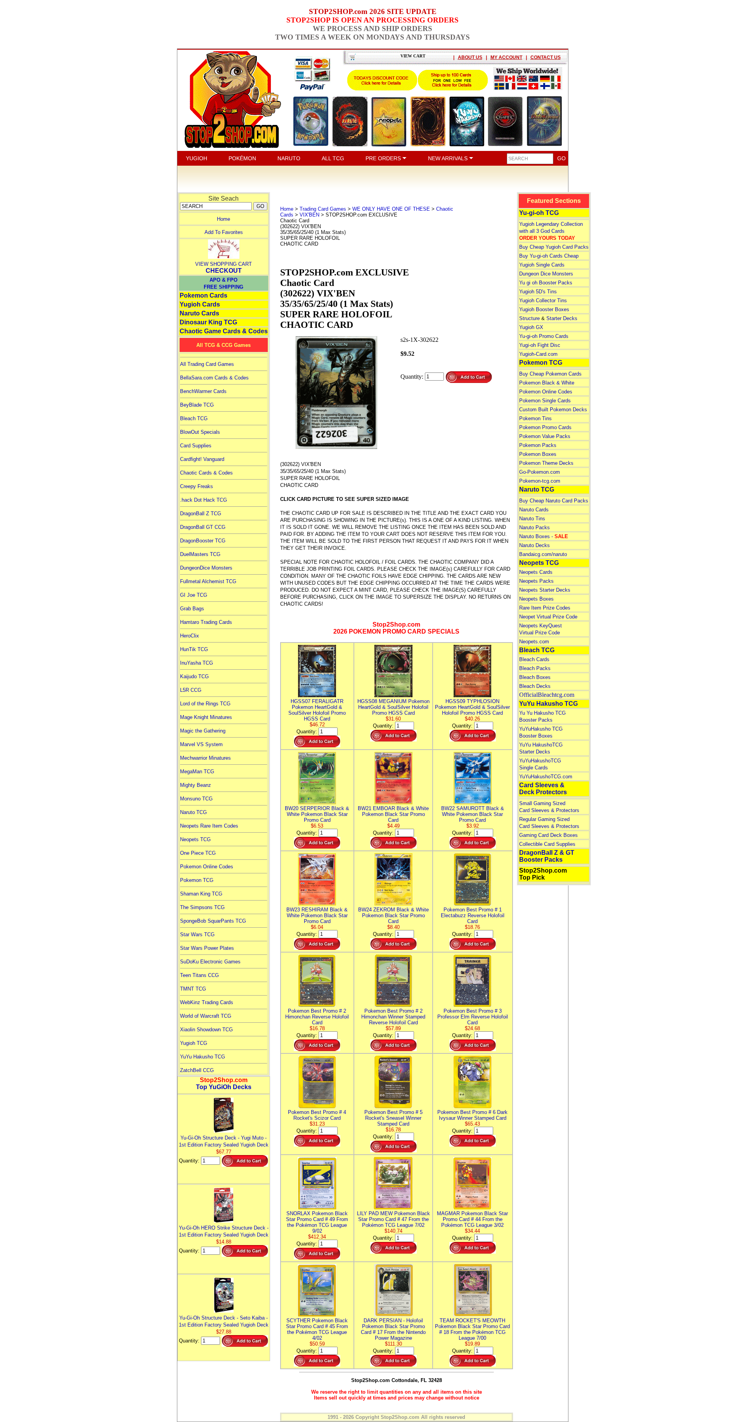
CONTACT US (545, 57)
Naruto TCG (193, 812)
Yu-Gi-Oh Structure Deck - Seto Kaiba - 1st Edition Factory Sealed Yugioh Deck (224, 1321)
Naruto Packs (534, 527)
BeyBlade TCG (197, 405)
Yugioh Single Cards (542, 265)
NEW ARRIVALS (448, 158)
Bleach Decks (535, 686)
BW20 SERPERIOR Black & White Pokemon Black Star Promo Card (317, 814)
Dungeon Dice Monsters (546, 274)
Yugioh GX (531, 327)
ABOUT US (470, 57)
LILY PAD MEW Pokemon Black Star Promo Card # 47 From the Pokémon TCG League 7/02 (393, 1219)
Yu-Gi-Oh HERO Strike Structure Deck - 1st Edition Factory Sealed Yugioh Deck (224, 1231)
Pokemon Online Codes (206, 866)
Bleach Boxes (535, 677)
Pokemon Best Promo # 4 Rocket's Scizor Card (317, 1115)
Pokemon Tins (535, 418)
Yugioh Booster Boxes (544, 309)
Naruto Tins (532, 518)
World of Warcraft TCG (205, 1016)
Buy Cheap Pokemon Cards (550, 374)
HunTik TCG (194, 649)
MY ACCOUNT (506, 57)
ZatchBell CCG (197, 1070)
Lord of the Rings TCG (205, 704)
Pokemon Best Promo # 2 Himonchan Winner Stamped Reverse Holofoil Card (393, 1016)
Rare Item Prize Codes (544, 608)
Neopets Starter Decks (544, 590)
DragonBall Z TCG (200, 513)
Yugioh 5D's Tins (538, 291)
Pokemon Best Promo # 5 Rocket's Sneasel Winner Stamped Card (393, 1118)
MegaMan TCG (197, 771)
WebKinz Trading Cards (206, 1002)
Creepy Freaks (196, 486)
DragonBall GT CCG (202, 527)
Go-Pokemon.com (539, 472)
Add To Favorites (223, 232)
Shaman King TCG (201, 894)
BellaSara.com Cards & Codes (214, 378)
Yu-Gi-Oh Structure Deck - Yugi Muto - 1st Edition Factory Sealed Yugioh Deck (224, 1141)
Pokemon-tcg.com (539, 481)
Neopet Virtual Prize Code (548, 617)
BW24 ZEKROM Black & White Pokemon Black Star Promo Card (393, 915)
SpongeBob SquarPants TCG (213, 921)
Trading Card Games (323, 209)
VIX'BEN (309, 215)
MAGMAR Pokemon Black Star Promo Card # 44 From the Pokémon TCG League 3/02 (472, 1219)
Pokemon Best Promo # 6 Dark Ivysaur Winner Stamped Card (472, 1115)
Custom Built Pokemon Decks (553, 409)
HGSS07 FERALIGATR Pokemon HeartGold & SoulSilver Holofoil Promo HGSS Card (317, 710)
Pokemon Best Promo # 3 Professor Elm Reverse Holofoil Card (472, 1016)
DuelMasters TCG (200, 554)
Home (223, 219)
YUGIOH (196, 158)
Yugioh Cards (200, 304)
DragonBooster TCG (202, 541)
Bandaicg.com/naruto (543, 554)
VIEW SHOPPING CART (223, 264)
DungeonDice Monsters (206, 568)
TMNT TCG (193, 989)
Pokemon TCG (196, 880)
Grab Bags (192, 608)
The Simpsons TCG (202, 907)
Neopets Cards (536, 572)
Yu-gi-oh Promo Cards (543, 336)
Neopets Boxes (536, 599)
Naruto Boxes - (543, 536)
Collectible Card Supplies (547, 844)
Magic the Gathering (202, 731)
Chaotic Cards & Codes (206, 473)
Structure (529, 318)
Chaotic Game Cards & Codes (224, 331)
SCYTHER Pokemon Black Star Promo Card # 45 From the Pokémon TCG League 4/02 (317, 1329)
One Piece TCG (198, 853)
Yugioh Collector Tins (543, 300)
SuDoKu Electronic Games (210, 962)
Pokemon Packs (537, 445)
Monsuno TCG (196, 799)
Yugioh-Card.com (538, 354)
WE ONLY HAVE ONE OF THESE (391, 209)
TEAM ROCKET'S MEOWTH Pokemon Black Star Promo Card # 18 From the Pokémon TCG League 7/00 (472, 1329)
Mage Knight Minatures (206, 717)
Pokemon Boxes (537, 454)
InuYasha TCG (196, 663)
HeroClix (189, 636)
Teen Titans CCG (199, 975)
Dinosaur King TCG (208, 322)
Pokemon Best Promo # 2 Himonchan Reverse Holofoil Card (317, 1016)
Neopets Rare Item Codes (209, 826)
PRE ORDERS (384, 158)
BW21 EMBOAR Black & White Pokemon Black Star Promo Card (393, 814)
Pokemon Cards (203, 295)
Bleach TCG (194, 418)
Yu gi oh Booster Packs (545, 283)
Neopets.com (534, 641)
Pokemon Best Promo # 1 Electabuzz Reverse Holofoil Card (472, 915)
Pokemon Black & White (546, 383)
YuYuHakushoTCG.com (545, 776)
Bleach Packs (535, 668)
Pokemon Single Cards (545, 401)
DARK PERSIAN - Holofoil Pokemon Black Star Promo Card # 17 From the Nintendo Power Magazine (393, 1329)
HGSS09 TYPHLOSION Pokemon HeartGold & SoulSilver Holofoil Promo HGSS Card (472, 707)
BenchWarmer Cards (203, 391)
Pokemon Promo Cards (545, 427)
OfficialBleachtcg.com (546, 694)
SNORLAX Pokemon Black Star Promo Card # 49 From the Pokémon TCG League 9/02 (317, 1222)
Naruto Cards (199, 313)
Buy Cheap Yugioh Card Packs (554, 247)
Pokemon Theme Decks (546, 463)
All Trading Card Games (207, 364)
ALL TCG (333, 158)
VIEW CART (412, 56)
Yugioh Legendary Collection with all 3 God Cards (551, 231)
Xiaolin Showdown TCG (206, 1029)
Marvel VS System (201, 744)
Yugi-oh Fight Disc (539, 345)
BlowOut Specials (200, 432)
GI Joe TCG (193, 595)
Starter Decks (561, 318)
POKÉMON (242, 158)
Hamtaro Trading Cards (206, 622)
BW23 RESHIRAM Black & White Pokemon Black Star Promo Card (317, 915)
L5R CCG (190, 690)
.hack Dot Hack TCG (203, 500)
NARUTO (288, 158)
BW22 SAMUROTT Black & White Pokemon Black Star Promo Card (472, 814)
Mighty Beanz (195, 785)
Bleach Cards (534, 659)
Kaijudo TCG (194, 676)
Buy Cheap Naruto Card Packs (553, 501)
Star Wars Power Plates (207, 948)
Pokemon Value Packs (544, 436)
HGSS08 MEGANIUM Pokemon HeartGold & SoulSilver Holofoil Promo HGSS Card (393, 707)
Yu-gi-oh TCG (539, 213)
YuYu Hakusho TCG (202, 1057)
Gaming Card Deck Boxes (548, 835)
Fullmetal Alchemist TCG (208, 581)
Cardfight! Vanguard (202, 459)
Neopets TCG (195, 839)
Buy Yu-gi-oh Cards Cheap (549, 256)
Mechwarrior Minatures (205, 758)
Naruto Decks (534, 545)
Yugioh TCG (193, 1043)
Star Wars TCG (197, 934)
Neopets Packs (536, 581)
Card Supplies (195, 446)
